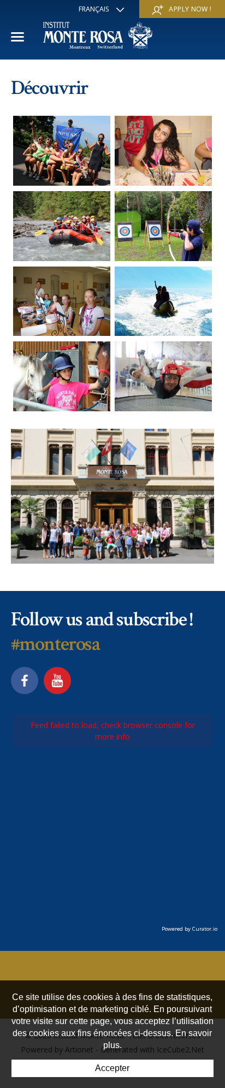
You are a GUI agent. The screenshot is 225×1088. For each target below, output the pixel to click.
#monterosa (55, 644)
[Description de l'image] (62, 151)
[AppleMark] (163, 226)
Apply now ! (190, 9)
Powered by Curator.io (189, 928)
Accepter (112, 1068)
